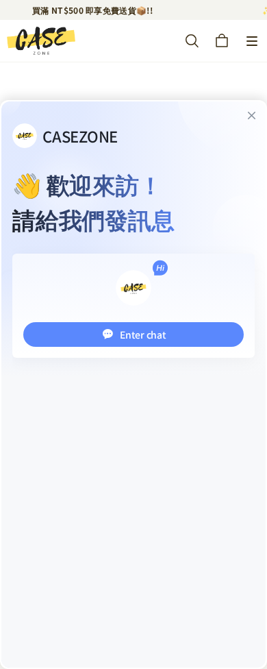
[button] (252, 41)
